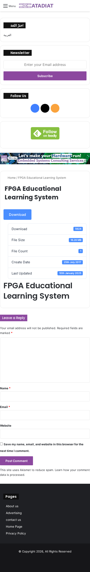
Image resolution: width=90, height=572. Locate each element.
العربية (7, 35)
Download (17, 214)
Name (5, 388)
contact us (13, 519)
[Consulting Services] (45, 158)
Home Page (14, 526)
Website (5, 425)
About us (12, 506)
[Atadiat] (36, 5)
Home (11, 177)
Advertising (14, 513)
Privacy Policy (16, 533)
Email (5, 407)
